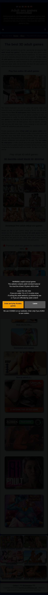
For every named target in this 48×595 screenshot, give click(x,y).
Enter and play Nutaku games (13, 304)
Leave (35, 303)
